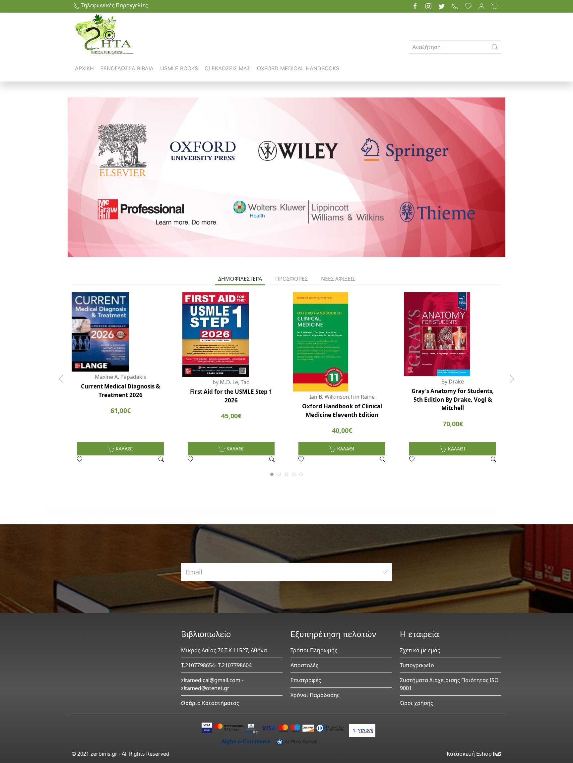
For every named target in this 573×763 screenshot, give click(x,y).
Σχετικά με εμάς (420, 650)
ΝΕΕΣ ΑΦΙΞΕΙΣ (338, 278)
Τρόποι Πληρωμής (313, 650)
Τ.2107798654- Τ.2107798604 (216, 665)
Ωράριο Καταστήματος (210, 703)
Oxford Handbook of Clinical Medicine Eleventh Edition (342, 410)
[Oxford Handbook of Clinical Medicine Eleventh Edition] (342, 341)
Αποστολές (304, 665)
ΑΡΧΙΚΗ (84, 68)
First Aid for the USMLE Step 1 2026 (231, 396)
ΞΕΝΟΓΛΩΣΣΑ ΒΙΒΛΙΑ (127, 68)
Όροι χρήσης (416, 703)
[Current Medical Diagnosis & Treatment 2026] (120, 332)
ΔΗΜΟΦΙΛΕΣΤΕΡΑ (240, 278)
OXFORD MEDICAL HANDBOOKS (298, 68)
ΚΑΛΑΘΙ (123, 448)
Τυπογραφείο (417, 665)
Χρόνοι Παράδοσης (315, 695)
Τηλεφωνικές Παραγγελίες (114, 5)
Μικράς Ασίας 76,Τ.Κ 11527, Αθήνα (224, 650)
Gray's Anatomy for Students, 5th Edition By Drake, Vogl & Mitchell (453, 399)
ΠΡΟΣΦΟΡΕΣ (291, 278)
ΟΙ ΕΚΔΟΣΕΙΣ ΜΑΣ (227, 68)
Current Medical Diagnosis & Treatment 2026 (120, 390)
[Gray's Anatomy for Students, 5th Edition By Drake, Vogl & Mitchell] (452, 334)
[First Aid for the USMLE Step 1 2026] (231, 334)
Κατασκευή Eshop (470, 753)
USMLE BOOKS (179, 68)
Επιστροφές (305, 680)
